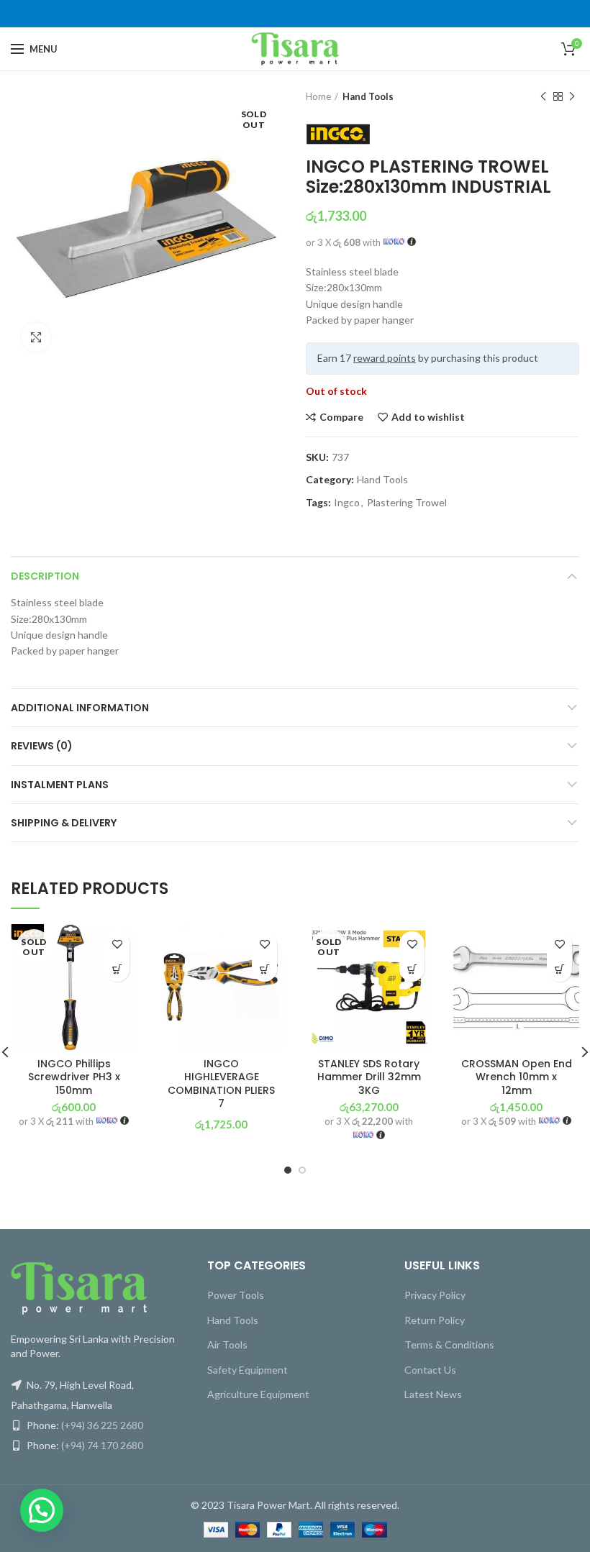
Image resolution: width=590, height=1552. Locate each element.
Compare (341, 417)
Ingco (347, 502)
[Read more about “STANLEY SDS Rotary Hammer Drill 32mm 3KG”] (412, 969)
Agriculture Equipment (258, 1394)
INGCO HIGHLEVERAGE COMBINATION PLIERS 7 (221, 1083)
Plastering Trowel (407, 502)
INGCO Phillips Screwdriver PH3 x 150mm (74, 1077)
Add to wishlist (428, 417)
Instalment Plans (60, 784)
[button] (264, 969)
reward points (384, 358)
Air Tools (227, 1344)
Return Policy (434, 1320)
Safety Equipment (247, 1370)
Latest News (433, 1394)
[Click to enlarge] (36, 337)
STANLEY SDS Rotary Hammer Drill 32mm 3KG (369, 1077)
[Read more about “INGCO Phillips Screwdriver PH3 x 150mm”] (117, 969)
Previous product (543, 96)
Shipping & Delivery (64, 823)
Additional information (80, 707)
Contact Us (430, 1370)
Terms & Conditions (449, 1344)
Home (318, 96)
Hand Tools (368, 96)
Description (45, 576)
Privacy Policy (435, 1295)
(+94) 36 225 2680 (102, 1425)
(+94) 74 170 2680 (102, 1445)
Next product (572, 96)
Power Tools (235, 1295)
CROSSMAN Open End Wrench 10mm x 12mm (516, 1077)
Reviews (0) (42, 746)
